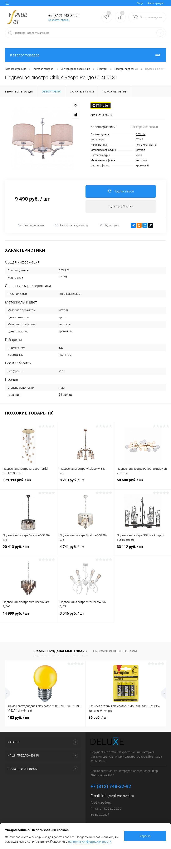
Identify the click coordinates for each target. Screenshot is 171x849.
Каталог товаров (25, 55)
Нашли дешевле (33, 225)
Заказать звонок (58, 19)
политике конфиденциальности (89, 841)
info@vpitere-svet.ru (117, 796)
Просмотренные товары (115, 651)
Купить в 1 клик (121, 206)
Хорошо (145, 836)
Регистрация (155, 3)
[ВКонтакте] (133, 225)
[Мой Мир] (144, 225)
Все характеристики (144, 127)
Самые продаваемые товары (60, 651)
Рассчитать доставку (73, 225)
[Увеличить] (43, 138)
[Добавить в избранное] (75, 105)
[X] (150, 225)
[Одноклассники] (139, 225)
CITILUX (140, 134)
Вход (140, 3)
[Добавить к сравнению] (75, 115)
